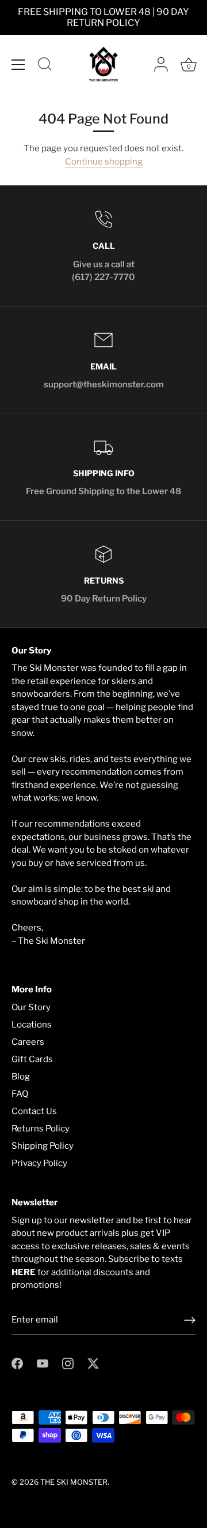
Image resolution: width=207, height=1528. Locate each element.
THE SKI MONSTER (74, 1482)
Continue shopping (104, 161)
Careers (28, 1042)
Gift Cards (32, 1059)
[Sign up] (189, 1320)
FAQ (20, 1094)
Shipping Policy (43, 1146)
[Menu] (18, 64)
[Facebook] (17, 1363)
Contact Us (34, 1111)
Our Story (31, 1007)
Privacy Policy (39, 1163)
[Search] (44, 66)
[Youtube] (42, 1363)
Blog (21, 1076)
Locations (32, 1024)
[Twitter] (93, 1363)
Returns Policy (41, 1128)
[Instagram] (68, 1363)
